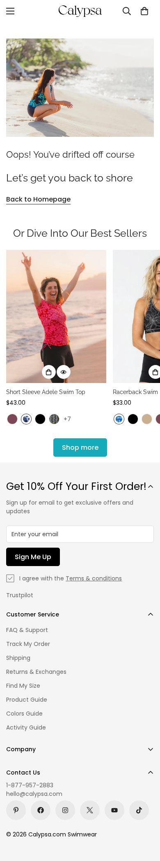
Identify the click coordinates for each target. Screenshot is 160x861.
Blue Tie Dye (119, 419)
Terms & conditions (94, 578)
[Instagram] (65, 810)
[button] (144, 11)
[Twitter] (90, 810)
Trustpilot (19, 595)
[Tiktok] (139, 810)
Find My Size (23, 686)
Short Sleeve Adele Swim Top (45, 392)
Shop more (80, 447)
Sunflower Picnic (54, 419)
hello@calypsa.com (34, 794)
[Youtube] (114, 810)
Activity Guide (26, 727)
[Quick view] (64, 372)
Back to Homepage (38, 199)
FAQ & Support (27, 630)
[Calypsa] (80, 11)
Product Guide (26, 700)
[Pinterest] (16, 810)
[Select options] (49, 372)
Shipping (18, 658)
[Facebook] (40, 810)
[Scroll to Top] (145, 817)
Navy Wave (26, 419)
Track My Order (28, 644)
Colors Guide (24, 713)
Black (40, 419)
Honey (147, 419)
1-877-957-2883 (29, 785)
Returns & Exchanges (36, 672)
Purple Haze (12, 419)
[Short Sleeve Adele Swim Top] (56, 316)
